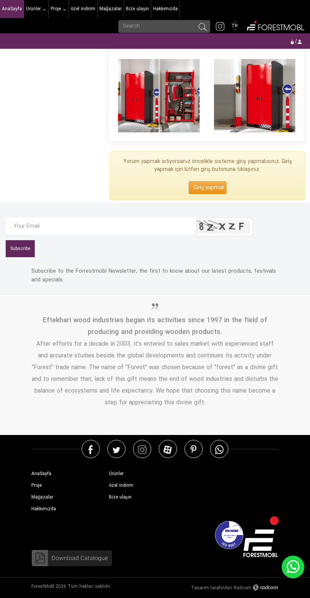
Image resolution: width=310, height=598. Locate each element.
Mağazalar (42, 497)
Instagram (142, 449)
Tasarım (200, 588)
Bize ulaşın (120, 497)
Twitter (116, 449)
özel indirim (121, 485)
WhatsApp (219, 449)
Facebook (91, 449)
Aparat (167, 449)
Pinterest (194, 449)
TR (235, 26)
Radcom (242, 588)
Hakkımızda (43, 509)
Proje (36, 485)
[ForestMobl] (275, 24)
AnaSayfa (41, 474)
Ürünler (116, 474)
